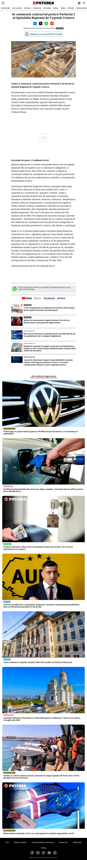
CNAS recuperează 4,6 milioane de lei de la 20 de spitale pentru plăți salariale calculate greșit (49, 309)
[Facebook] (32, 852)
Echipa (43, 848)
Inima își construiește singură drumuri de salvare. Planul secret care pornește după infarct (47, 321)
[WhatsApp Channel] (55, 852)
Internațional (9, 428)
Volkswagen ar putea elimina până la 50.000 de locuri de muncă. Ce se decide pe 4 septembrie (40, 432)
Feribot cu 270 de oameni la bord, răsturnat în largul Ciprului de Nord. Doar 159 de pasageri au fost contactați (41, 777)
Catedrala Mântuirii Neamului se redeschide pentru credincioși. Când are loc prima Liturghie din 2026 (41, 719)
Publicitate (77, 842)
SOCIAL (55, 8)
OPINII (63, 8)
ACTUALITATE (17, 8)
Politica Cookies (20, 842)
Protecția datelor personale (43, 842)
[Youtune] (49, 852)
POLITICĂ (27, 8)
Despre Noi (63, 842)
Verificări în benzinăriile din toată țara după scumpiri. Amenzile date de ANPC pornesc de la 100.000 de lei (43, 490)
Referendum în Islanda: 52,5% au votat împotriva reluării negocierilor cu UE (38, 833)
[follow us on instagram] (37, 298)
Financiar (37, 8)
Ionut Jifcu (50, 28)
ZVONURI (71, 8)
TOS (7, 842)
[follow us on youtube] (27, 298)
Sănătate (60, 28)
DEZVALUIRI (5, 8)
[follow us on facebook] (49, 298)
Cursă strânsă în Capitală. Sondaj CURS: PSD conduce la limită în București (37, 662)
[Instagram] (38, 852)
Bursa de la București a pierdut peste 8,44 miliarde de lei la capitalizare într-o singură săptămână (49, 335)
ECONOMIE (47, 8)
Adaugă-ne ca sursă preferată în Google (46, 34)
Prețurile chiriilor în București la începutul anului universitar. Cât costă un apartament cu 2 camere (38, 548)
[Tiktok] (43, 852)
